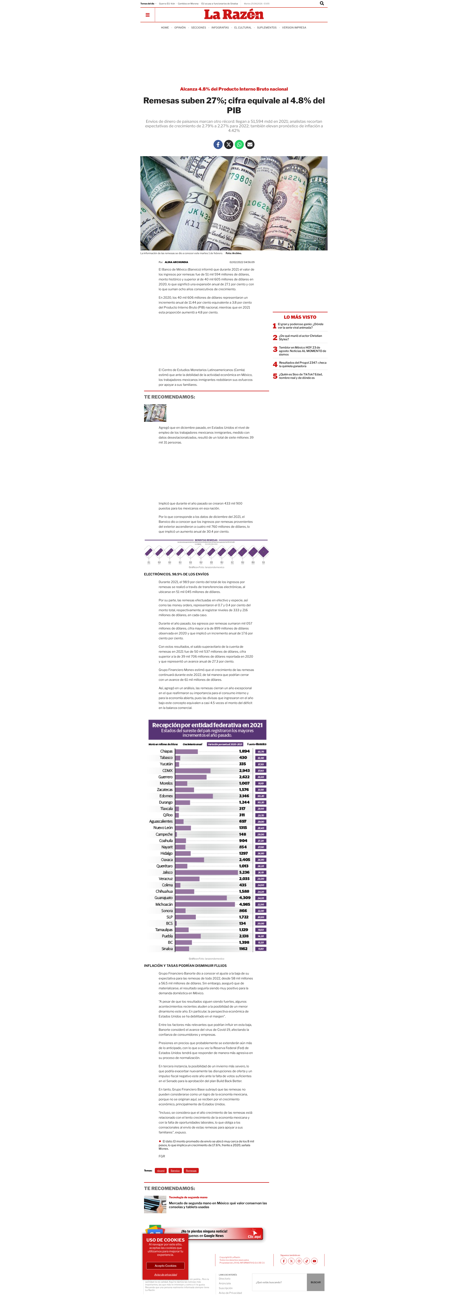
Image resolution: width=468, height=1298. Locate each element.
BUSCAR (316, 1282)
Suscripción (226, 1288)
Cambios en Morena (188, 3)
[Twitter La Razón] (228, 144)
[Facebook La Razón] (218, 144)
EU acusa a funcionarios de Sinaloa (219, 3)
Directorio (224, 1278)
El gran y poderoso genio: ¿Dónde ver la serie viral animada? (300, 325)
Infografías (220, 27)
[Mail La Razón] (249, 144)
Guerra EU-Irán (167, 3)
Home (165, 27)
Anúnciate (225, 1283)
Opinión (180, 27)
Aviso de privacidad (165, 1274)
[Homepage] (234, 14)
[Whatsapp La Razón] (239, 144)
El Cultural (243, 27)
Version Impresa (294, 27)
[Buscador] (322, 3)
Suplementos (267, 27)
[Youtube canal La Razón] (314, 1261)
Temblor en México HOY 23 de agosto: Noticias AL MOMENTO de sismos (302, 351)
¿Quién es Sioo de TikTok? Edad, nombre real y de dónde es (301, 376)
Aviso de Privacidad (230, 1292)
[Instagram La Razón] (299, 1261)
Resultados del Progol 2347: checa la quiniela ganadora (303, 364)
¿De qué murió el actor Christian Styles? (300, 337)
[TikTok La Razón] (306, 1261)
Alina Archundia (176, 262)
